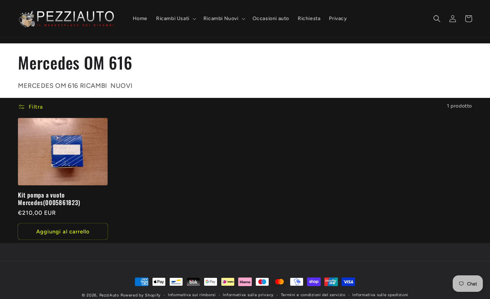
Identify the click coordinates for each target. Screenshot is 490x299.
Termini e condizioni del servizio (313, 295)
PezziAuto (109, 295)
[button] (175, 18)
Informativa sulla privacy (248, 295)
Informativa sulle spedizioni (380, 295)
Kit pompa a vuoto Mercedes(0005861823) (49, 199)
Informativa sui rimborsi (192, 295)
